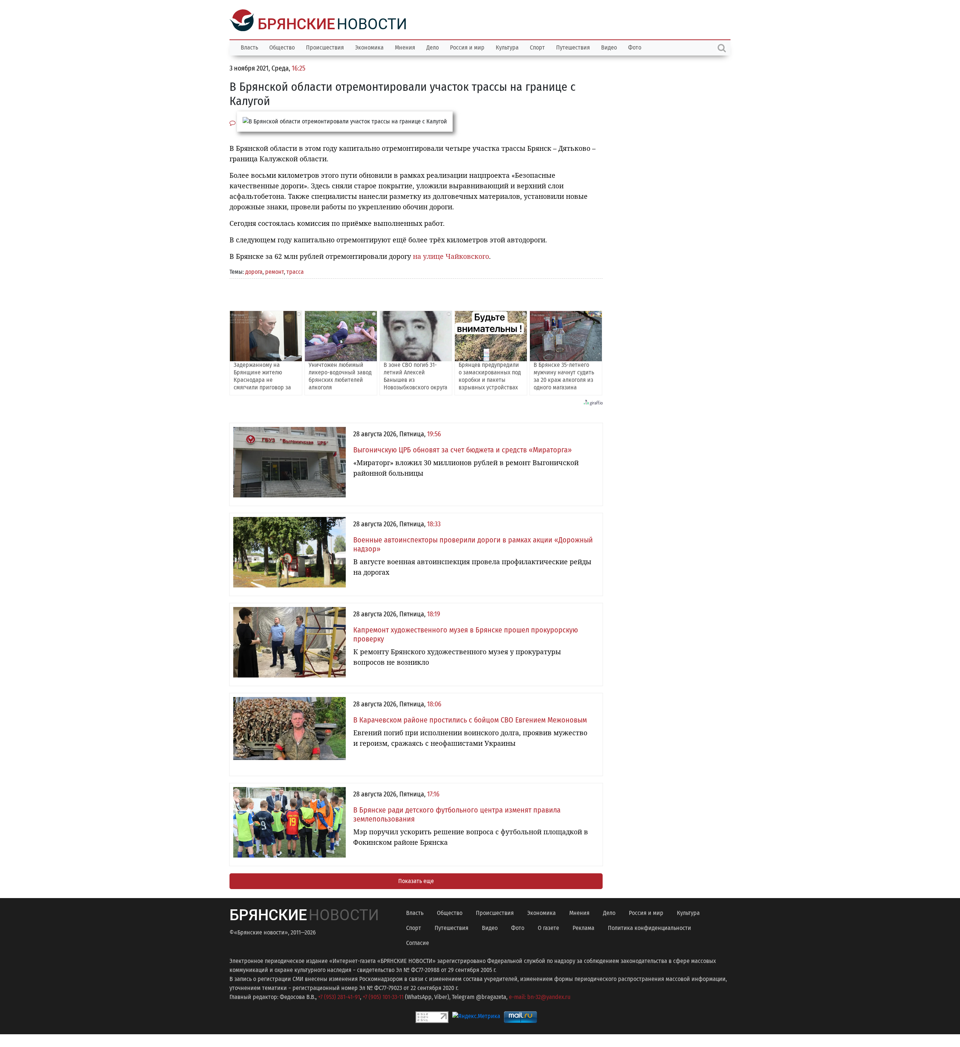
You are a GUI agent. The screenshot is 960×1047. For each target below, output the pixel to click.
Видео (609, 46)
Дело (432, 46)
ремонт (274, 271)
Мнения (405, 46)
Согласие (417, 942)
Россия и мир (467, 46)
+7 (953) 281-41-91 (339, 996)
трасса (295, 271)
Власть (249, 46)
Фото (634, 46)
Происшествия (325, 46)
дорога (253, 271)
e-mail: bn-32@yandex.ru (539, 996)
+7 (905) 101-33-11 (383, 996)
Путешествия (573, 46)
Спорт (537, 46)
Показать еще (416, 880)
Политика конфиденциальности (649, 927)
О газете (548, 927)
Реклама (583, 927)
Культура (507, 46)
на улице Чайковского (451, 255)
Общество (282, 46)
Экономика (369, 46)
